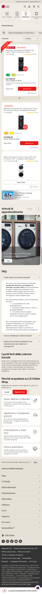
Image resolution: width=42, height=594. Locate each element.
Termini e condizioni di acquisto (12, 468)
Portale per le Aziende (21, 1)
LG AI (4, 510)
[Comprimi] (21, 277)
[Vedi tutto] (21, 336)
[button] (25, 6)
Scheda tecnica (20, 75)
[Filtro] (4, 33)
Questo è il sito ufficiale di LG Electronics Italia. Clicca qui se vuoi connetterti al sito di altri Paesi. (20, 583)
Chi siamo (6, 522)
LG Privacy (32, 561)
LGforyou (6, 505)
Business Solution (34, 1)
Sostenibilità (7, 528)
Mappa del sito (7, 548)
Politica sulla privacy (9, 552)
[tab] (7, 15)
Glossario (5, 561)
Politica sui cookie (24, 552)
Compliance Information (18, 561)
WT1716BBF (7, 112)
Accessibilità (26, 558)
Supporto (6, 516)
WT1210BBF (10, 54)
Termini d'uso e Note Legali (11, 558)
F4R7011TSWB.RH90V (10, 161)
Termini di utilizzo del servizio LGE (25, 548)
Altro (35, 462)
